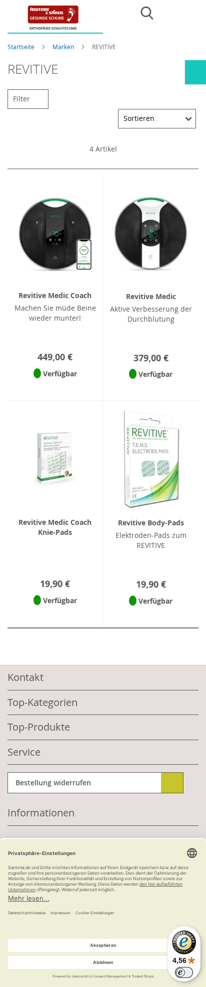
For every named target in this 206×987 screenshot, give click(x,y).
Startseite (22, 47)
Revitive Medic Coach (55, 295)
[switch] (184, 972)
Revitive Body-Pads (151, 522)
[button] (55, 386)
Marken (64, 47)
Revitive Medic (151, 296)
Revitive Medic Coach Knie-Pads (55, 527)
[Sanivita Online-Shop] (55, 19)
